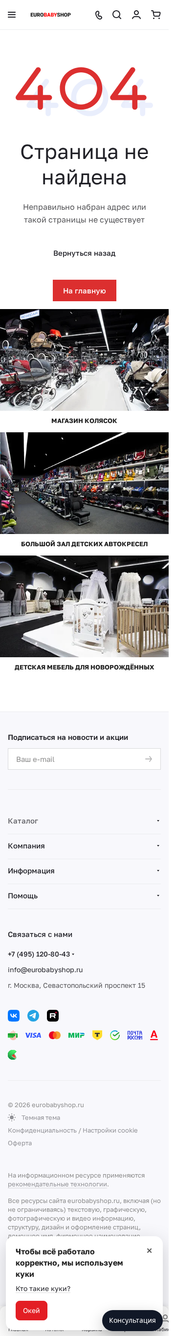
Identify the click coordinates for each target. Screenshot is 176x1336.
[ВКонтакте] (14, 1016)
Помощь (23, 895)
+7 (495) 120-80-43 (39, 954)
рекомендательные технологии (57, 1184)
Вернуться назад (84, 252)
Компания (26, 845)
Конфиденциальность (42, 1130)
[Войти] (136, 15)
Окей (31, 1310)
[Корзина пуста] (156, 15)
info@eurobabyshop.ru (45, 969)
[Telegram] (33, 1016)
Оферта (20, 1143)
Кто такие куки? (43, 1288)
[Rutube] (53, 1016)
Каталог (23, 820)
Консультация (132, 1320)
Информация (31, 870)
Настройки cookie (110, 1130)
